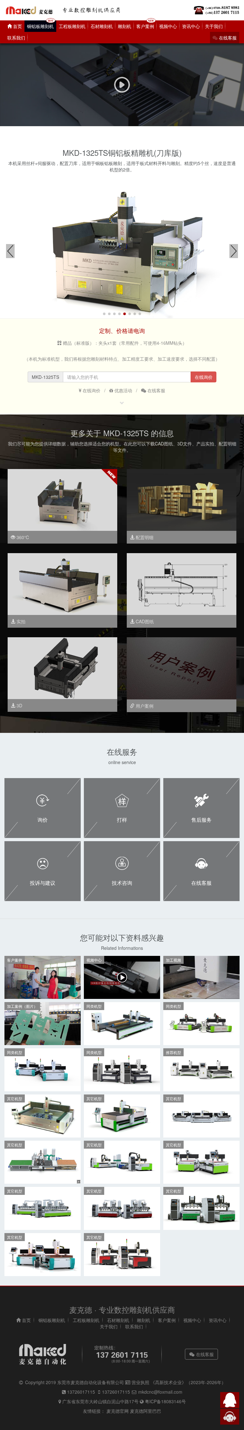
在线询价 (90, 390)
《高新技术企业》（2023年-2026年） (188, 1382)
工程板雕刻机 (72, 26)
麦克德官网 (117, 1411)
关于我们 (214, 26)
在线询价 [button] (204, 377)
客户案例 (145, 26)
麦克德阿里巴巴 (145, 1411)
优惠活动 (122, 390)
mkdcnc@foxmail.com (159, 1392)
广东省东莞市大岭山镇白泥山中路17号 (100, 1401)
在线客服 (227, 37)
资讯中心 (191, 26)
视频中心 (168, 26)
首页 (17, 26)
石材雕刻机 (102, 26)
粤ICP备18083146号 (165, 1401)
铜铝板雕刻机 (40, 26)
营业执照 (140, 1382)
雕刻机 (124, 26)
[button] (104, 314)
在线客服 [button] (204, 1354)
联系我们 (16, 37)
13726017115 (81, 1392)
